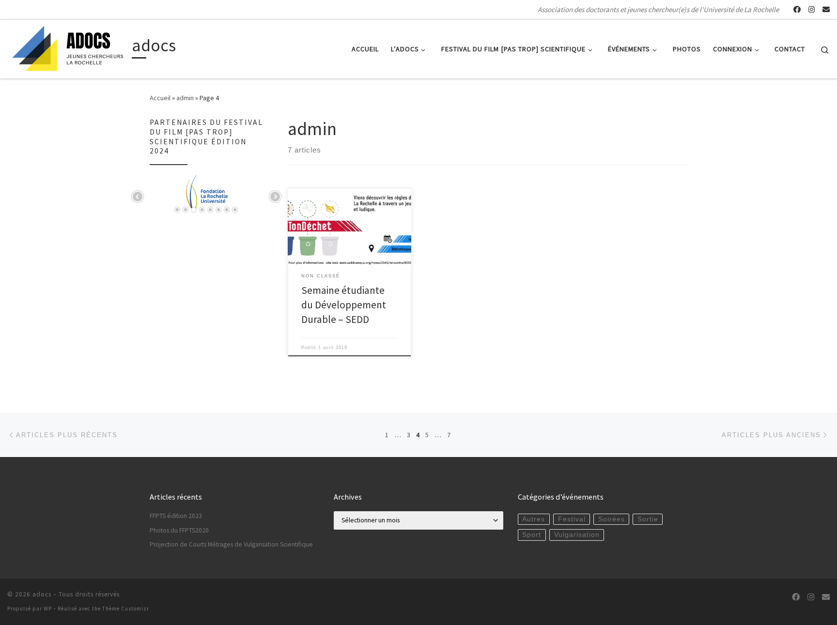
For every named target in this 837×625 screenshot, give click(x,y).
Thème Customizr (125, 608)
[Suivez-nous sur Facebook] (797, 9)
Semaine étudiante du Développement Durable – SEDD (343, 305)
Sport (531, 534)
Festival (572, 519)
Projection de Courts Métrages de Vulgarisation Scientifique (231, 544)
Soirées (611, 519)
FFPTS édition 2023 (176, 516)
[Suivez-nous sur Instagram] (811, 9)
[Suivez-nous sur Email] (826, 9)
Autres (533, 519)
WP (48, 608)
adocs (41, 594)
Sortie (647, 519)
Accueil (160, 97)
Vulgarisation (577, 534)
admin (185, 97)
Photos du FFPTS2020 (179, 530)
